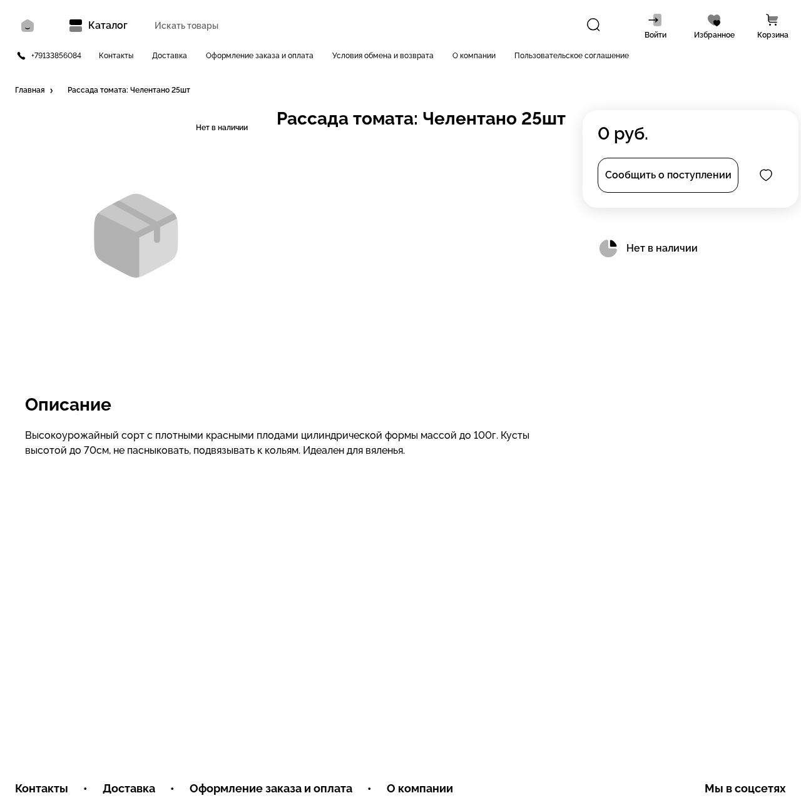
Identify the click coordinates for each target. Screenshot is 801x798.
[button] (35, 91)
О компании (474, 55)
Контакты (116, 55)
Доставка (169, 55)
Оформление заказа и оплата (260, 55)
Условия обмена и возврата (383, 55)
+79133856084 (56, 55)
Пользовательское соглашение (571, 55)
